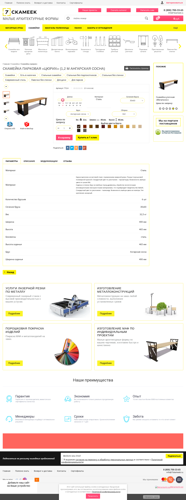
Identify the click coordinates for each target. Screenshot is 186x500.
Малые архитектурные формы (30, 18)
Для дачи (61, 79)
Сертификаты (76, 2)
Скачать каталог (119, 10)
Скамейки (10, 75)
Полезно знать (23, 2)
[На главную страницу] (31, 12)
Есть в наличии (28, 75)
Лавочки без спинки (41, 79)
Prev (6, 86)
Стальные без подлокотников (82, 75)
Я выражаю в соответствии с (112, 460)
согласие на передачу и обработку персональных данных (104, 459)
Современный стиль (15, 79)
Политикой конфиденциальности (106, 491)
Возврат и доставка (43, 2)
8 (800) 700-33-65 (173, 10)
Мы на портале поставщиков (168, 122)
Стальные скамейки (51, 75)
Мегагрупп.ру (176, 487)
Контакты (61, 2)
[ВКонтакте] (68, 148)
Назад (10, 272)
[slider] (62, 100)
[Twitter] (72, 148)
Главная (8, 2)
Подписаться (174, 456)
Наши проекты (89, 10)
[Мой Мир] (80, 148)
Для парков (77, 79)
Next (6, 119)
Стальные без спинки (113, 75)
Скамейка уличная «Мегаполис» (165, 98)
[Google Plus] (84, 148)
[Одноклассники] (76, 148)
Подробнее (14, 313)
